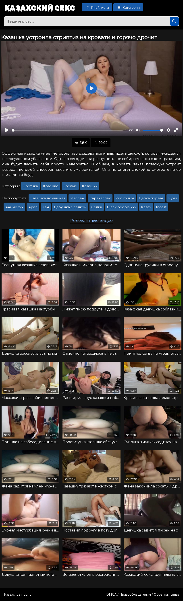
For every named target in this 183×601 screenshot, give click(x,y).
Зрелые (70, 186)
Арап (32, 207)
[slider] (67, 130)
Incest (161, 207)
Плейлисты (99, 8)
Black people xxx (121, 207)
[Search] (174, 21)
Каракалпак (100, 198)
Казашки (90, 186)
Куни (172, 198)
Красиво (50, 186)
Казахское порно (17, 595)
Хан (45, 207)
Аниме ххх (14, 207)
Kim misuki (125, 198)
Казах (146, 207)
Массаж (77, 198)
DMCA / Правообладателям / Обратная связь (142, 595)
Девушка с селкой (70, 207)
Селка (96, 207)
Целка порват (151, 198)
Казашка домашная (47, 198)
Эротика (30, 186)
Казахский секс (39, 8)
